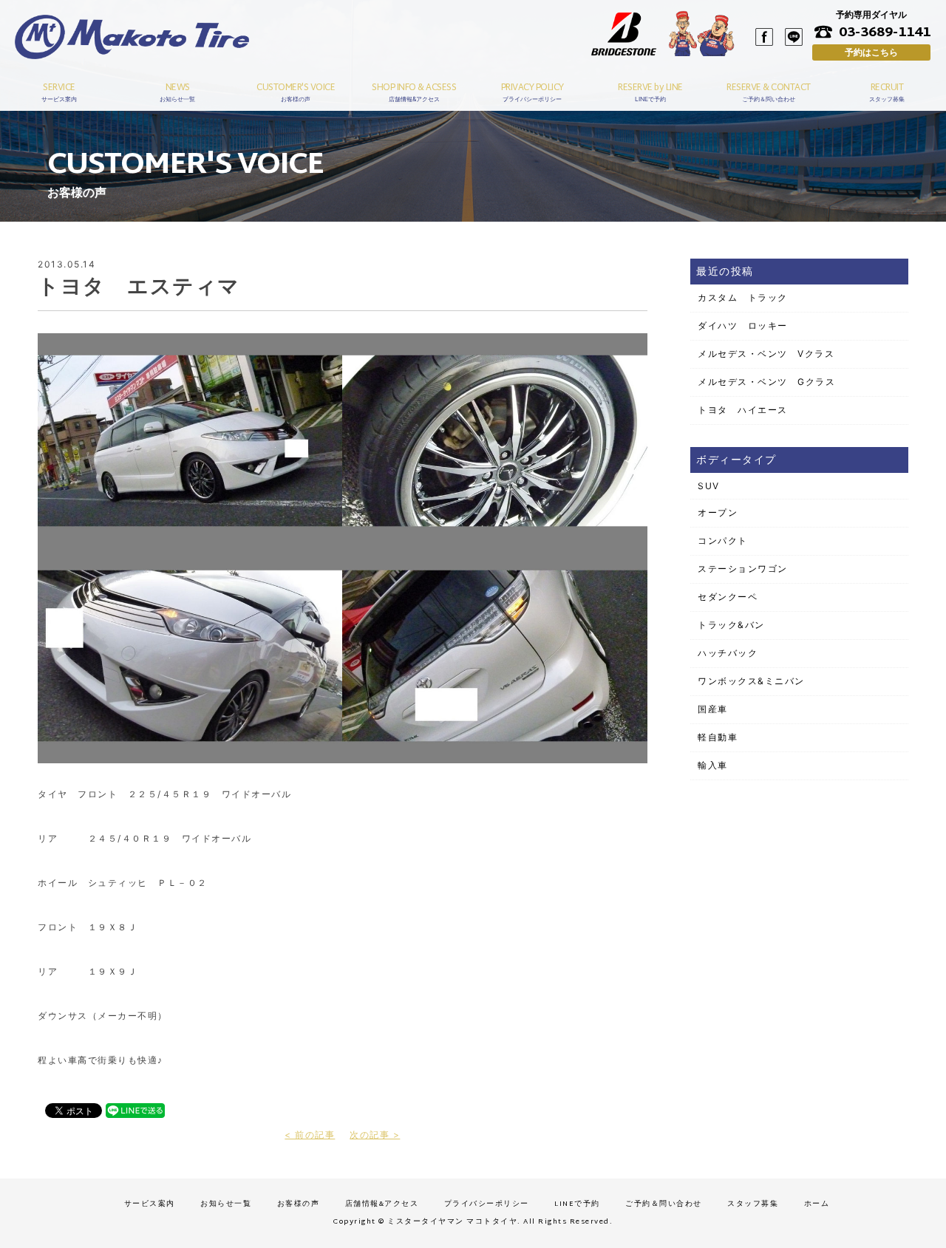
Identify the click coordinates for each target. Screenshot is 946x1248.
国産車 (713, 709)
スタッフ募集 (752, 1204)
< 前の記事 (310, 1134)
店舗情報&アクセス (382, 1204)
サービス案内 (149, 1204)
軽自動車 (718, 737)
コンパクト (723, 540)
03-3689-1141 (884, 32)
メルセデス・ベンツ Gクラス (766, 381)
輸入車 (713, 765)
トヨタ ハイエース (743, 409)
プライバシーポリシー (486, 1204)
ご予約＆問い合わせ (663, 1204)
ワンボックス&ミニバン (751, 680)
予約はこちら (871, 52)
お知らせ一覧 (225, 1204)
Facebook (764, 37)
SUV (709, 485)
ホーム (817, 1204)
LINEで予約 (577, 1204)
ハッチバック (728, 652)
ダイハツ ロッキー (743, 325)
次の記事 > (375, 1134)
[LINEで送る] (135, 1109)
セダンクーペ (728, 596)
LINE (794, 37)
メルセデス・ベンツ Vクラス (766, 353)
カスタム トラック (743, 297)
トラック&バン (731, 624)
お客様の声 (298, 1204)
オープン (718, 512)
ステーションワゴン (743, 568)
